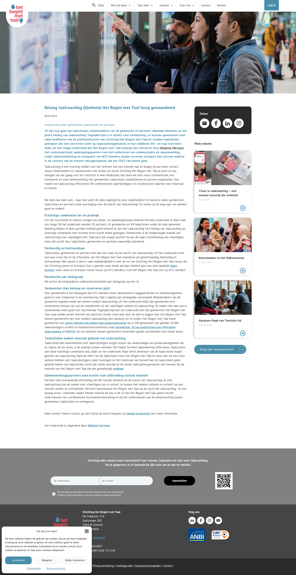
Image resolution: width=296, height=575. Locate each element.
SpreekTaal (122, 327)
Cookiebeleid (34, 568)
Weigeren (47, 560)
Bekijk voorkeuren (75, 560)
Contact (168, 566)
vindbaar (118, 369)
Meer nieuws (203, 143)
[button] (86, 531)
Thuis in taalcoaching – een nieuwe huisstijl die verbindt (223, 182)
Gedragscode (124, 566)
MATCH (70, 331)
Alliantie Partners (172, 148)
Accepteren (18, 560)
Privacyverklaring (56, 568)
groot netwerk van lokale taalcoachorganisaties (95, 323)
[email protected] (94, 538)
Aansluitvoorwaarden (148, 566)
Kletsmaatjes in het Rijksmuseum (223, 246)
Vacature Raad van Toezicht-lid (223, 309)
